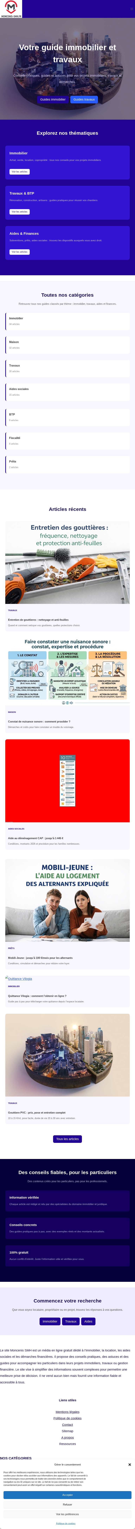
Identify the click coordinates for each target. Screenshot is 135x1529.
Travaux (14, 365)
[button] (129, 1464)
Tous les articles (67, 1139)
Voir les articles (19, 171)
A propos (67, 1437)
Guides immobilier (53, 99)
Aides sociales (19, 389)
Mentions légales (67, 1412)
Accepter (67, 1494)
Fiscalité (14, 438)
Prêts (12, 461)
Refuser (67, 1504)
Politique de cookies (65, 1523)
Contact (67, 1425)
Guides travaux (84, 99)
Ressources (67, 1444)
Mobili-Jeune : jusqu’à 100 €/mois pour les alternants (40, 957)
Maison (14, 342)
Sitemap (67, 1431)
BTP (12, 414)
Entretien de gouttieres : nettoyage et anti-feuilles (38, 619)
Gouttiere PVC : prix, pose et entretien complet (36, 1112)
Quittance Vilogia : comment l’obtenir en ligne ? (37, 995)
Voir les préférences (67, 1514)
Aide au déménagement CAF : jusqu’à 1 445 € (35, 838)
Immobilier (16, 318)
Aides (88, 1321)
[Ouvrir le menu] (131, 9)
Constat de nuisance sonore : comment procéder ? (39, 721)
